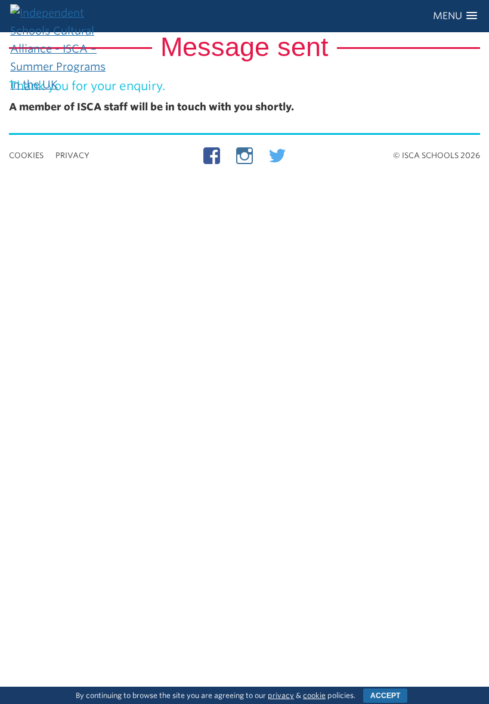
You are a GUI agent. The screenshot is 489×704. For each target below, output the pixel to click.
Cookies (26, 155)
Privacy (72, 155)
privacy (281, 695)
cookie (314, 695)
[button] (455, 16)
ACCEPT (385, 695)
